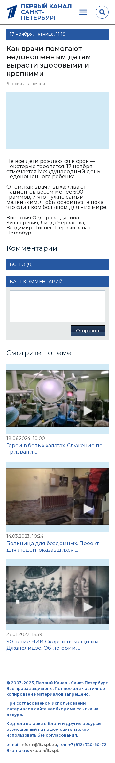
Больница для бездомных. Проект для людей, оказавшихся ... (52, 546)
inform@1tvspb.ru (38, 744)
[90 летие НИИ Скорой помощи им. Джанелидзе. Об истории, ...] (57, 594)
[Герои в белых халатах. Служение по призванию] (57, 398)
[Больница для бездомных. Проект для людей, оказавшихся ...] (57, 496)
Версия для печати (25, 83)
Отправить (88, 331)
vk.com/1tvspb (45, 750)
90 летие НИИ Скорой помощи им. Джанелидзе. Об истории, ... (53, 645)
